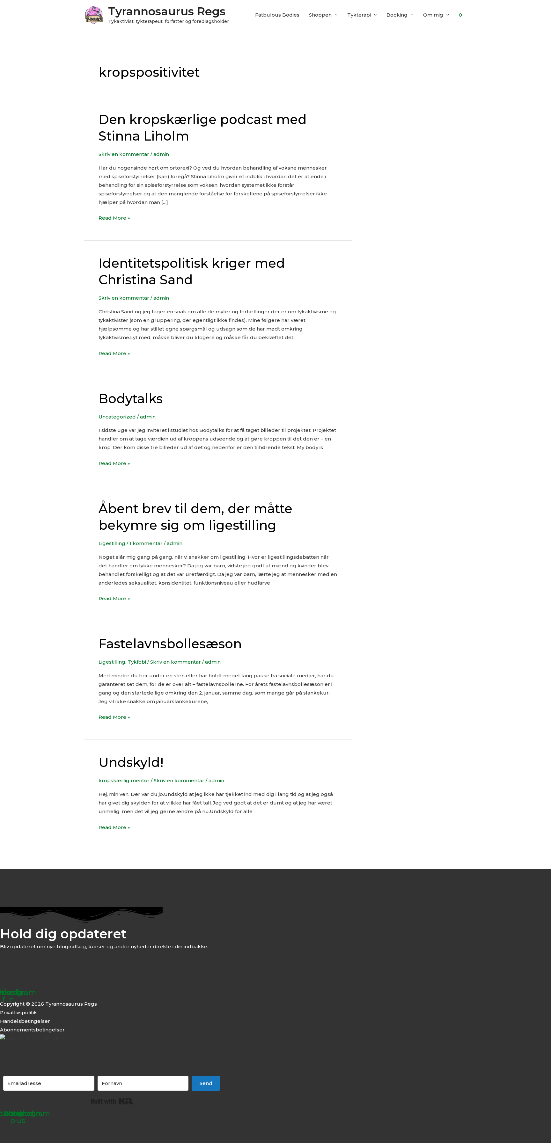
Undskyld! (131, 762)
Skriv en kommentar (124, 154)
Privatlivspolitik (18, 1012)
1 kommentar (146, 543)
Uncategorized (117, 417)
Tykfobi (137, 662)
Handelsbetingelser (25, 1021)
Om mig (433, 15)
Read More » (114, 217)
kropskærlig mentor (124, 780)
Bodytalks (131, 398)
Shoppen (320, 15)
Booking (397, 15)
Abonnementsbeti (22, 1030)
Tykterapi (359, 15)
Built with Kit (112, 1101)
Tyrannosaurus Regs (166, 11)
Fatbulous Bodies (277, 15)
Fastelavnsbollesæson (170, 644)
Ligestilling (112, 543)
